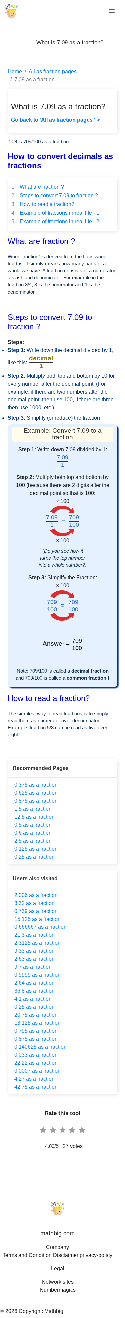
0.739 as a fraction (36, 911)
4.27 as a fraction (34, 1079)
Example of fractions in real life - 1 (55, 213)
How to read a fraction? (42, 204)
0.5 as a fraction (33, 825)
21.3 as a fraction (34, 935)
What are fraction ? (37, 187)
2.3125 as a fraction (37, 943)
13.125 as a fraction (37, 1023)
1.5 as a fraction (33, 809)
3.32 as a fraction (34, 903)
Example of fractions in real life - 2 (55, 221)
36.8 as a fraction (34, 991)
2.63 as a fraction (34, 959)
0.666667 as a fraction (40, 927)
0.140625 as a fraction (40, 1047)
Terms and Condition (27, 1255)
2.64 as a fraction (34, 983)
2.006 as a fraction (36, 895)
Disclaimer (65, 1255)
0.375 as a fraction (36, 785)
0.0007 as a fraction (37, 1071)
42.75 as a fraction (36, 1087)
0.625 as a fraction (36, 793)
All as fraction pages (53, 71)
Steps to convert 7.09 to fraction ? (54, 195)
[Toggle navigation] (112, 11)
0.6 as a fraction (33, 833)
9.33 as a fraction (34, 951)
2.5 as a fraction (33, 841)
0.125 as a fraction (36, 849)
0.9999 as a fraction (37, 975)
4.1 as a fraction (33, 999)
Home (15, 71)
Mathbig (53, 1311)
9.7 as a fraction (33, 967)
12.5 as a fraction (34, 817)
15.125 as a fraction (37, 919)
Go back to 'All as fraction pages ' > (55, 120)
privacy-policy (96, 1255)
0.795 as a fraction (36, 1031)
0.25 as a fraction (34, 857)
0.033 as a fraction (36, 1055)
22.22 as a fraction (36, 1063)
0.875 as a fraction (36, 801)
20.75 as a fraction (36, 1015)
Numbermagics (58, 1290)
